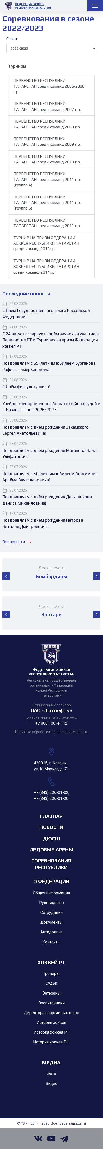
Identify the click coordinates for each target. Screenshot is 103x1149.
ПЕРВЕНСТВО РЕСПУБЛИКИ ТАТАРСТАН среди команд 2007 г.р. (47, 106)
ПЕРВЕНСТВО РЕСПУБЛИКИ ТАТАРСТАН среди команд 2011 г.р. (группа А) (47, 179)
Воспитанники (51, 1003)
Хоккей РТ (52, 962)
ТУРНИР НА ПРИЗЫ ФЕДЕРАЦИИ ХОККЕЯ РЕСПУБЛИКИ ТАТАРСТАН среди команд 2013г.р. (46, 243)
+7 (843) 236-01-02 (51, 792)
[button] (6, 576)
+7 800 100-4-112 (52, 723)
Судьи (51, 983)
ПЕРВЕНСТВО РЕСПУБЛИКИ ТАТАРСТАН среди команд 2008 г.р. (47, 124)
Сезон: (12, 38)
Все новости (13, 541)
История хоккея (51, 1022)
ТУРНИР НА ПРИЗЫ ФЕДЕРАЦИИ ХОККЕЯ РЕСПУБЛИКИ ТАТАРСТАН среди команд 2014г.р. (46, 266)
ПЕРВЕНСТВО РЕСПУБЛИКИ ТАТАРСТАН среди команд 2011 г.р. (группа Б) (47, 203)
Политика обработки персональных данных (51, 732)
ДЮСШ (51, 838)
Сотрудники (51, 912)
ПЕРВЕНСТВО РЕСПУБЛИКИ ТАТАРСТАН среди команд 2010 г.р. (47, 159)
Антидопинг (51, 932)
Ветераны (51, 993)
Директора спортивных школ (51, 1012)
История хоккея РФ (51, 1042)
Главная (51, 816)
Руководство (51, 902)
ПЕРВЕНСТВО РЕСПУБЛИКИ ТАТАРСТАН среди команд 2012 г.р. (47, 223)
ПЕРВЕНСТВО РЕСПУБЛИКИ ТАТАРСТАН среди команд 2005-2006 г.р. (49, 86)
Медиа (51, 1062)
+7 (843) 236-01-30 (51, 798)
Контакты (51, 941)
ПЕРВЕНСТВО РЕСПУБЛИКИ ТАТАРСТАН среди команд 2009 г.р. (47, 141)
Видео (52, 1083)
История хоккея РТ (51, 1032)
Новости (51, 827)
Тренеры (51, 973)
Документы (51, 922)
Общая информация (51, 893)
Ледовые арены (51, 849)
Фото (51, 1073)
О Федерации (52, 881)
